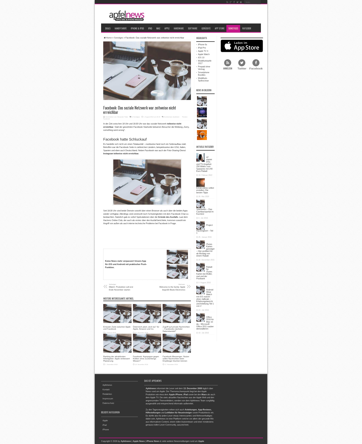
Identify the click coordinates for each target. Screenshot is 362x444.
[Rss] (227, 2)
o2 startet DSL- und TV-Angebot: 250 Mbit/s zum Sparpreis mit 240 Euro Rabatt (204, 164)
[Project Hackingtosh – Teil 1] (200, 225)
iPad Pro (202, 48)
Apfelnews (107, 385)
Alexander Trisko (122, 117)
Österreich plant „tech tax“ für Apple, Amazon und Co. (146, 328)
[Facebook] (234, 2)
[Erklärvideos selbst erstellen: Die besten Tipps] (200, 182)
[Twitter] (237, 2)
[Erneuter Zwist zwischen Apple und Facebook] (117, 313)
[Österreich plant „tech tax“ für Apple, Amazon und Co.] (147, 313)
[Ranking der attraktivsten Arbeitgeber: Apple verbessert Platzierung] (117, 343)
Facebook (106, 119)
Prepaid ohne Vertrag (204, 67)
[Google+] (230, 2)
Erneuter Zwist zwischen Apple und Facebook (117, 328)
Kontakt (106, 389)
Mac (158, 28)
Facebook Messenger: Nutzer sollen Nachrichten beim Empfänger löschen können (176, 358)
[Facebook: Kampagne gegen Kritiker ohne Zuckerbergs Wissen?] (147, 343)
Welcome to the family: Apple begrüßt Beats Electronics (172, 287)
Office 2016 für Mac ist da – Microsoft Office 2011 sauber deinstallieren (205, 323)
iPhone (106, 429)
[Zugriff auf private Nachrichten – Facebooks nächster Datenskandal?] (177, 313)
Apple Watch (204, 54)
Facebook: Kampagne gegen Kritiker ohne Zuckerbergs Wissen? (146, 358)
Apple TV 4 (203, 51)
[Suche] (259, 2)
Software (192, 28)
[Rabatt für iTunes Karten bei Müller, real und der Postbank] (200, 267)
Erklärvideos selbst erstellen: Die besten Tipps (205, 190)
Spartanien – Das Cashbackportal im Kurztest (205, 211)
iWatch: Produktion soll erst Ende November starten (121, 287)
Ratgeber (246, 28)
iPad (150, 28)
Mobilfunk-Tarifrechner (203, 79)
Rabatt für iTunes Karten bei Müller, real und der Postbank (204, 273)
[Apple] (240, 2)
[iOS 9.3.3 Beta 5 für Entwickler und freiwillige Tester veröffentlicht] (202, 124)
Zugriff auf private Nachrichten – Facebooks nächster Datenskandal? (176, 329)
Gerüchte (206, 28)
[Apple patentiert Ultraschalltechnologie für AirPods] (202, 135)
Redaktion (107, 394)
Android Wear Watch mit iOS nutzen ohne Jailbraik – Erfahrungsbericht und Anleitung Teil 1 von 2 (205, 297)
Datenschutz (108, 403)
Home (109, 37)
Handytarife (121, 28)
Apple (167, 28)
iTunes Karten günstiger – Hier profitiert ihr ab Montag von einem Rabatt (205, 250)
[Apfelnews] (126, 16)
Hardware (179, 28)
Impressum (108, 398)
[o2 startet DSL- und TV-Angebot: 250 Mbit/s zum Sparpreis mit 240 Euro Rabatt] (200, 157)
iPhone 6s (202, 44)
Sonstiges (233, 28)
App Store (219, 28)
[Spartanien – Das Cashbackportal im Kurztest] (200, 203)
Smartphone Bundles (203, 73)
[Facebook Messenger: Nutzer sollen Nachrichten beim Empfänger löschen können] (177, 343)
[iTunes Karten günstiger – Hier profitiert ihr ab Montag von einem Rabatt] (200, 244)
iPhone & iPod (137, 28)
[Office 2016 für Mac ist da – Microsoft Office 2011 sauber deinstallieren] (200, 317)
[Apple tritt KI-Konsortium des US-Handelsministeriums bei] (202, 112)
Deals (107, 28)
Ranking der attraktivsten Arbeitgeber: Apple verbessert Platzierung (116, 358)
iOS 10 (201, 57)
